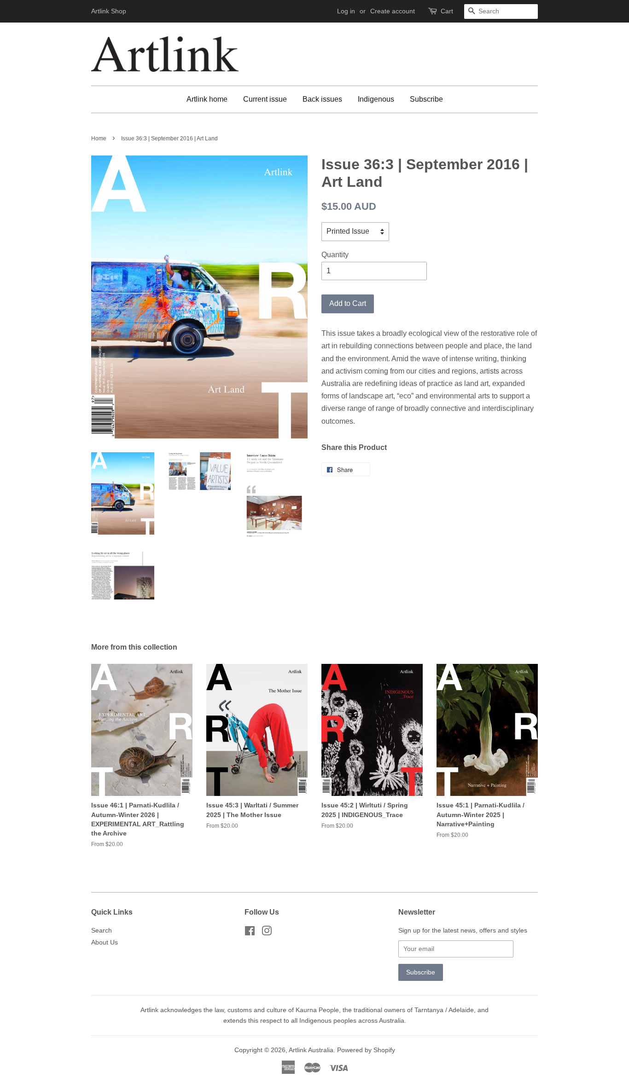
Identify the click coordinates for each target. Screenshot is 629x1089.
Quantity (335, 255)
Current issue (265, 99)
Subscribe (426, 99)
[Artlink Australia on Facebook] (250, 932)
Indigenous (376, 99)
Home (98, 138)
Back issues (322, 99)
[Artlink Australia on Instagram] (267, 932)
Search (101, 930)
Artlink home (206, 99)
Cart (447, 11)
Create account (392, 11)
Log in (346, 11)
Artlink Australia (311, 1050)
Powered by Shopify (366, 1050)
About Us (104, 942)
